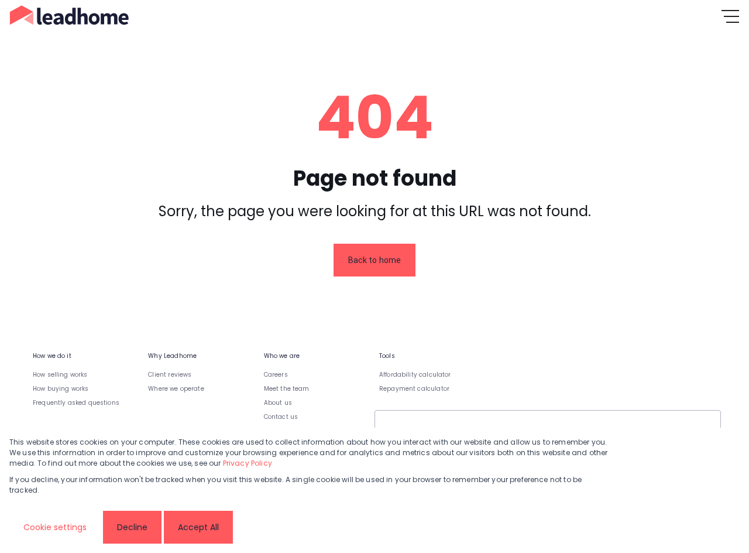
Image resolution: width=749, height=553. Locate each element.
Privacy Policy (247, 463)
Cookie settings (55, 527)
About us (278, 402)
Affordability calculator (415, 374)
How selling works (60, 374)
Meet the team (287, 388)
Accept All (198, 527)
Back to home (374, 260)
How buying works (60, 388)
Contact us (281, 416)
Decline (132, 527)
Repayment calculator (414, 388)
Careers (276, 374)
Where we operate (176, 388)
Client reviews (169, 374)
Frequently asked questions (76, 402)
